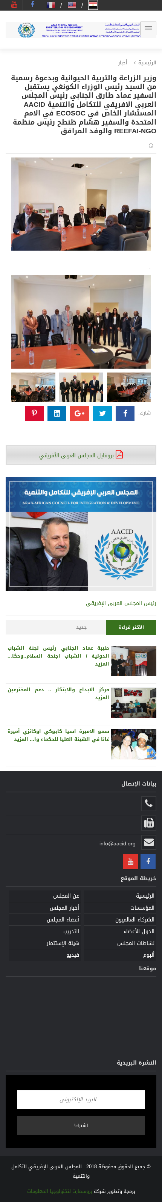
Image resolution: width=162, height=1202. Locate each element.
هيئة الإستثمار (63, 943)
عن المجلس (66, 896)
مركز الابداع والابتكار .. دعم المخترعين (58, 689)
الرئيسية (147, 62)
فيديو (72, 955)
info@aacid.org (117, 844)
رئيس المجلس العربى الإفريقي (121, 603)
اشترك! (81, 1125)
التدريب (71, 931)
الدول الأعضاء (139, 931)
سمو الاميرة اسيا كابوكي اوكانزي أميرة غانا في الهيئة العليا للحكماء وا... (58, 735)
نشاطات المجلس (135, 943)
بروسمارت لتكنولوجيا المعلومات (59, 1191)
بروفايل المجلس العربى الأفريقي (77, 456)
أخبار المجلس (64, 908)
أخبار (122, 62)
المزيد (102, 664)
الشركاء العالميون (134, 920)
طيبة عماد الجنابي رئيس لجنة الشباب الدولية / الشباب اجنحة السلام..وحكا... (58, 652)
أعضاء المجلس (63, 920)
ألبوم (148, 955)
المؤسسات (142, 908)
